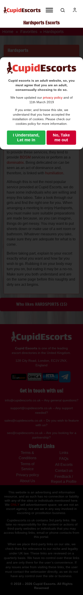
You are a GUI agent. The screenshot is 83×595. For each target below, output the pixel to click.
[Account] (74, 10)
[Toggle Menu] (49, 10)
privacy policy (52, 97)
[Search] (62, 10)
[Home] (22, 10)
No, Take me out (61, 137)
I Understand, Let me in (26, 137)
